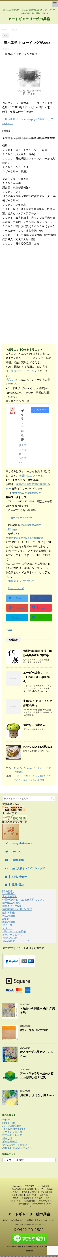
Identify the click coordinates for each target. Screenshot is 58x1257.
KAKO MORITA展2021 (37, 746)
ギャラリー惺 (9, 1141)
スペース (7, 928)
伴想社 (6, 1119)
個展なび (7, 1138)
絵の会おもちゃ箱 (12, 1135)
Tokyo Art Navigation (13, 1129)
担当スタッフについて (21, 581)
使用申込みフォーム (31, 475)
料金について (16, 588)
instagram (7, 890)
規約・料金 (8, 912)
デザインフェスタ (12, 1132)
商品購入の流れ (11, 903)
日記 (10, 629)
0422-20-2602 (30, 1229)
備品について (13, 379)
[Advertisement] (28, 273)
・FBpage (11, 529)
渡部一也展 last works (34, 1030)
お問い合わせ (9, 938)
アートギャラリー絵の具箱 (29, 19)
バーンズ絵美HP (11, 1126)
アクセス (7, 925)
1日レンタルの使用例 (14, 931)
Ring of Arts (8, 1123)
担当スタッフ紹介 (12, 906)
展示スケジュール (12, 934)
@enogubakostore (21, 517)
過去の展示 (8, 916)
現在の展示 (8, 922)
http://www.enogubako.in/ (26, 492)
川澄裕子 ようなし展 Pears (37, 1095)
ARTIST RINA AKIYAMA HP (17, 1148)
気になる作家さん (34, 725)
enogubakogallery (30, 525)
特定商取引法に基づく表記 (17, 909)
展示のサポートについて (16, 941)
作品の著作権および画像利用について (23, 899)
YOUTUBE (8, 893)
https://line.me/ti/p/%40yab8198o (24, 537)
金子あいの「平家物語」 (16, 1144)
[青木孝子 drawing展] (29, 95)
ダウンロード (40, 409)
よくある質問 (9, 896)
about (5, 919)
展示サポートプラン (22, 371)
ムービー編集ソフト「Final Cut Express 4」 (36, 677)
